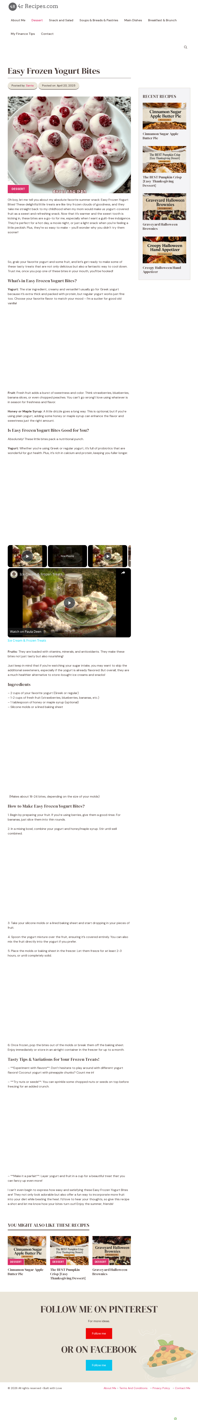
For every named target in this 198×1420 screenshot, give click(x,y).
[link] (14, 574)
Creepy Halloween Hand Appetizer (162, 269)
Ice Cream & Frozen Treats (41, 574)
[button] (185, 47)
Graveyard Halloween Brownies (109, 1271)
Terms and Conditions (133, 1388)
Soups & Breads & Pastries (98, 20)
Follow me (99, 1333)
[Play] (108, 556)
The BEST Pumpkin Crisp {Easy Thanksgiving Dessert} (68, 1273)
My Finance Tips (23, 34)
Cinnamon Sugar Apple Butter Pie (26, 1271)
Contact (47, 34)
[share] (123, 572)
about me (110, 1388)
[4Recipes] (34, 7)
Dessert (37, 20)
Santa (30, 85)
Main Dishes (133, 20)
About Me (18, 20)
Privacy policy (161, 1388)
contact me (182, 1388)
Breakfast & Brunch (162, 20)
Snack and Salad (61, 20)
